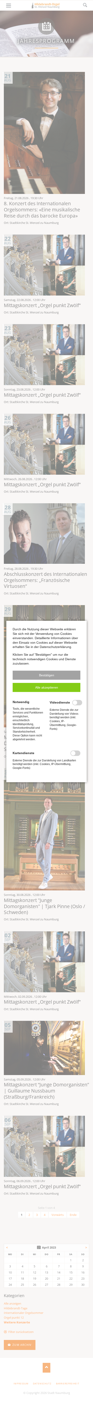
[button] (46, 675)
